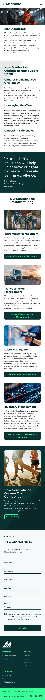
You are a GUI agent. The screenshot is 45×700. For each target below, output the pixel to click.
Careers (27, 656)
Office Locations (8, 682)
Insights (5, 659)
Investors (27, 662)
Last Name (8, 571)
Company (8, 596)
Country (7, 603)
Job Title (7, 588)
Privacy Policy (7, 691)
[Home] (11, 4)
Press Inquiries (7, 679)
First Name (8, 563)
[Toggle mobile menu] (41, 4)
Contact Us (6, 676)
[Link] (31, 696)
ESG (25, 665)
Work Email (8, 580)
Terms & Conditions (20, 691)
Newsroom (28, 659)
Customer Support (9, 656)
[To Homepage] (6, 644)
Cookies (31, 691)
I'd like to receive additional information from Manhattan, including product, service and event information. (24, 616)
